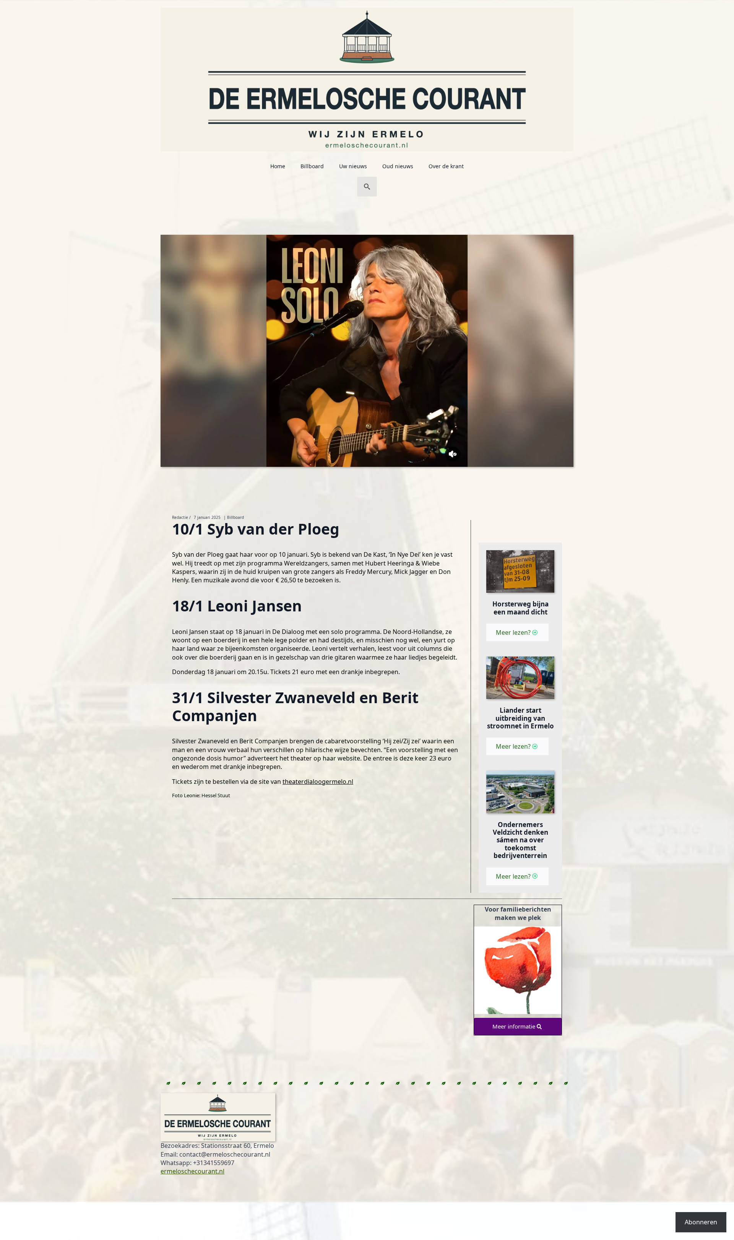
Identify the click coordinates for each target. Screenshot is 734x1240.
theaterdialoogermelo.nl (318, 781)
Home (277, 166)
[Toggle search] (367, 187)
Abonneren (701, 1222)
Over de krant (446, 166)
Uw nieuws (353, 166)
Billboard (312, 166)
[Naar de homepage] (367, 75)
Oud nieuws (397, 166)
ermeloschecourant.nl (192, 1171)
